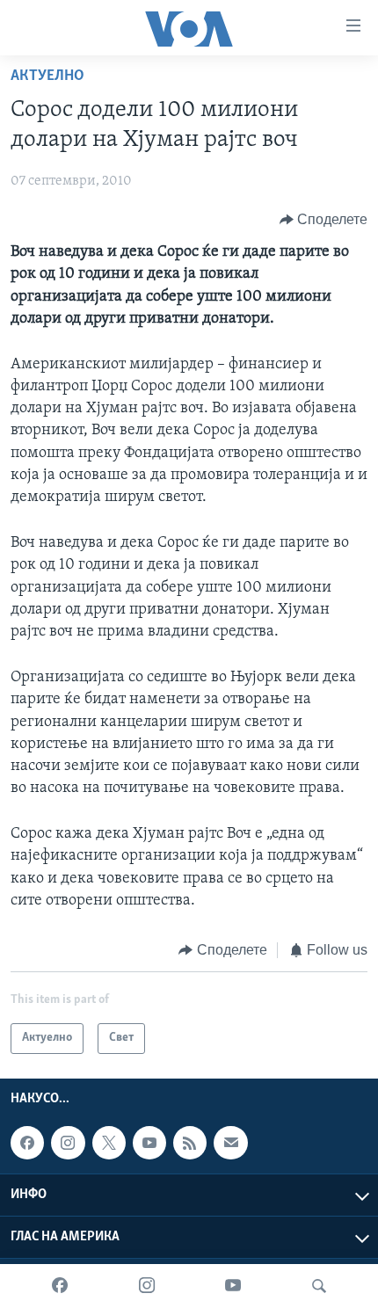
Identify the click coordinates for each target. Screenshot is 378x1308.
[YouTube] (233, 1286)
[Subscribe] (230, 1142)
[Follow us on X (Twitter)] (109, 1142)
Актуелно (47, 76)
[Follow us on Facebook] (27, 1142)
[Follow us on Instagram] (67, 1142)
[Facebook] (60, 1286)
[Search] (319, 1286)
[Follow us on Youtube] (149, 1142)
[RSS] (190, 1142)
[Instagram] (147, 1286)
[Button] (324, 219)
